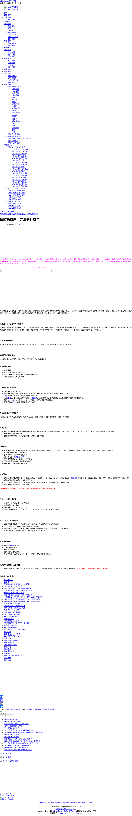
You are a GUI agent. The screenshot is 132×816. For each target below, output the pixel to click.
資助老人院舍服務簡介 (16, 190)
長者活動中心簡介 (14, 206)
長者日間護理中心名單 (16, 195)
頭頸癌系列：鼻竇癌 (11, 737)
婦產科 (14, 97)
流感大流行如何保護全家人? (14, 606)
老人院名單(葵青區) (19, 180)
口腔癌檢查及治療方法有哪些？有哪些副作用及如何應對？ (25, 732)
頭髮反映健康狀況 (10, 645)
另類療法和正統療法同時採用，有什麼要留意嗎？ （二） (25, 599)
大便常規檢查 (13, 80)
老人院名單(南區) (18, 171)
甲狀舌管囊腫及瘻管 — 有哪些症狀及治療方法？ (22, 743)
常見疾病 (7, 24)
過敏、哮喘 (12, 34)
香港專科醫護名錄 (14, 86)
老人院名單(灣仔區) (19, 184)
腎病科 (14, 110)
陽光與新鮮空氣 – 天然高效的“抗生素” (18, 588)
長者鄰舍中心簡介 (14, 201)
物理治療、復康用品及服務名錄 (19, 138)
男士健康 (7, 71)
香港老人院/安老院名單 (16, 147)
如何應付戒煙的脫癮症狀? (13, 655)
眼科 (14, 130)
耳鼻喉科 (15, 89)
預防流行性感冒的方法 (12, 636)
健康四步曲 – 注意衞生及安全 (15, 608)
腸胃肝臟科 (16, 112)
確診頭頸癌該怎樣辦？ (12, 719)
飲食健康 (11, 54)
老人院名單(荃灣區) (19, 175)
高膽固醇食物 (19, 457)
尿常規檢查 (12, 78)
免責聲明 (66, 803)
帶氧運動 (74, 478)
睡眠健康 (11, 52)
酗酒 (9, 398)
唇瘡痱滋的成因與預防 (12, 603)
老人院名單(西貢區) (19, 162)
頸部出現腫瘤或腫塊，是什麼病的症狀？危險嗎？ (22, 741)
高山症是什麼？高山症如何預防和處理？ (19, 590)
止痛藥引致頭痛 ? (10, 625)
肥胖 (5, 396)
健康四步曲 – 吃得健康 (12, 614)
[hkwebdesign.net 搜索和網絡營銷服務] (6, 797)
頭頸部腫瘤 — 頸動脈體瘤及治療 (16, 747)
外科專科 (15, 95)
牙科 (14, 125)
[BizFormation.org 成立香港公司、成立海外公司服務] (6, 793)
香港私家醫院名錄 (14, 136)
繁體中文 (14, 7)
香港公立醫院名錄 (14, 134)
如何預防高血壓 (43, 709)
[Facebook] (66, 696)
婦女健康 (7, 15)
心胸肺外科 (16, 108)
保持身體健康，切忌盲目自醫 (15, 629)
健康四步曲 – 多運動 (11, 610)
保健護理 (7, 58)
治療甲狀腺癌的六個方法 (13, 726)
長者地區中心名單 (14, 199)
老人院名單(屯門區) (19, 158)
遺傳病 (10, 30)
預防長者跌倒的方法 (11, 616)
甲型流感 (7, 638)
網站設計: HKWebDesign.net (66, 809)
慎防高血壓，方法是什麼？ (14, 586)
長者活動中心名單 (14, 208)
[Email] (66, 703)
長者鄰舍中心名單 (14, 203)
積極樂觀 (10, 545)
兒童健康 (7, 41)
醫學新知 (11, 39)
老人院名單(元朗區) (19, 156)
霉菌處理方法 (9, 642)
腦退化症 (11, 26)
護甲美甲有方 (9, 619)
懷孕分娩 (7, 17)
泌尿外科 (15, 104)
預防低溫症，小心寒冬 (12, 634)
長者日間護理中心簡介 (16, 193)
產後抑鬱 (11, 19)
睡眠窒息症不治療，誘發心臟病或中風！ (19, 739)
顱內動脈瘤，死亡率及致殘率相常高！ (18, 750)
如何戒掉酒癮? (9, 651)
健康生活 (7, 50)
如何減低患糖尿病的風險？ (14, 593)
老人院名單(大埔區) (19, 151)
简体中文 (14, 9)
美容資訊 (7, 69)
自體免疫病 (12, 32)
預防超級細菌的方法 (11, 627)
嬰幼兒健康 (12, 43)
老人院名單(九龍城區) (20, 149)
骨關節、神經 (13, 37)
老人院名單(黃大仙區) (20, 177)
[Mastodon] (66, 700)
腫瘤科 (14, 123)
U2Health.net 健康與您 (8, 1)
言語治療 (15, 91)
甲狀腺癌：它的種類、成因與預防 (16, 724)
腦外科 (14, 119)
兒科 (14, 132)
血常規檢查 (12, 76)
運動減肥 (11, 56)
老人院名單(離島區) (19, 182)
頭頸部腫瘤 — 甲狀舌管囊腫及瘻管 (17, 745)
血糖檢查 (11, 82)
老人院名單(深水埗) (19, 173)
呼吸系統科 (16, 121)
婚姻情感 (7, 21)
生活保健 (11, 60)
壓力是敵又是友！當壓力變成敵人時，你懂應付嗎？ (19, 214)
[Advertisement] (62, 242)
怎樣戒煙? (7, 658)
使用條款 (81, 803)
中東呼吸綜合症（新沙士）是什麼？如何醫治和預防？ (24, 597)
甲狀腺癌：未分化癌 (11, 728)
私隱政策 (73, 803)
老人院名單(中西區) (19, 154)
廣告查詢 (58, 803)
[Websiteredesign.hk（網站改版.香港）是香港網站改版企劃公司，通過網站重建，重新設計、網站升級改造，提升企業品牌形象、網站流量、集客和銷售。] (7, 795)
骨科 (14, 102)
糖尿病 (34, 398)
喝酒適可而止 (9, 653)
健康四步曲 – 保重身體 (12, 612)
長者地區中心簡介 (14, 197)
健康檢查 (7, 73)
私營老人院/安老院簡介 (16, 188)
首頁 (5, 13)
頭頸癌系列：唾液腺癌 (12, 721)
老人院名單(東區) (18, 167)
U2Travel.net (62, 813)
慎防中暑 (7, 632)
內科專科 (15, 93)
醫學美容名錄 (13, 141)
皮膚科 (14, 115)
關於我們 (42, 803)
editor (19, 225)
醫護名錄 (7, 84)
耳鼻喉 (10, 65)
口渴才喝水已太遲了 (11, 621)
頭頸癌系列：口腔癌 (11, 734)
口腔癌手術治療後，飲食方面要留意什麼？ (19, 730)
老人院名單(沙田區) (19, 164)
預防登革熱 (8, 582)
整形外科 (15, 128)
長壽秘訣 (7, 660)
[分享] (66, 706)
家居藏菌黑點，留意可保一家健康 (16, 623)
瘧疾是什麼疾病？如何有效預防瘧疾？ (18, 595)
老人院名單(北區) (18, 160)
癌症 (10, 28)
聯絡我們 (50, 803)
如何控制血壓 (32, 709)
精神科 (14, 117)
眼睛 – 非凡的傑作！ (8, 212)
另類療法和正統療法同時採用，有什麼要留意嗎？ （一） (25, 601)
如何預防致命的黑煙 (11, 640)
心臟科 (14, 106)
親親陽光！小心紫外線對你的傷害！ (17, 584)
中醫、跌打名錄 (14, 143)
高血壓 (52, 709)
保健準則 (7, 649)
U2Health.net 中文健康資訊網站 (64, 811)
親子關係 (11, 45)
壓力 (14, 402)
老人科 (14, 99)
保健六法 (7, 647)
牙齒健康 (11, 63)
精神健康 (7, 47)
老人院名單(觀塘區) (19, 186)
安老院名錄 (8, 145)
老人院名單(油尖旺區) (20, 169)
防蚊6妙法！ (8, 580)
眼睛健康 (11, 67)
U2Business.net (76, 813)
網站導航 (89, 803)
